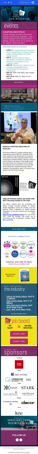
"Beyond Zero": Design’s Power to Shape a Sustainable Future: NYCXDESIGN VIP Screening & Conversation (20, 68)
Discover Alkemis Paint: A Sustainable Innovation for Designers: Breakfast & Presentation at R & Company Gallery (19, 60)
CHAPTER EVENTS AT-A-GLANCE (15, 47)
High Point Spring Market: (16, 305)
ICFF (8, 310)
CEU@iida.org (7, 218)
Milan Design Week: (14, 301)
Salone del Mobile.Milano (16, 296)
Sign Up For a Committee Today (19, 264)
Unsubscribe (11, 452)
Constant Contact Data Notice (22, 452)
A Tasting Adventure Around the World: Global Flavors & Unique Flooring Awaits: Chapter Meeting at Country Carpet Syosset (20, 53)
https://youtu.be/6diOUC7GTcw (13, 214)
